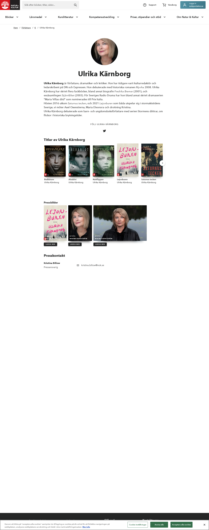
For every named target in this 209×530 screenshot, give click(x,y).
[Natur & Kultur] (10, 5)
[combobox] (50, 5)
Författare (26, 28)
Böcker (9, 17)
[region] (104, 525)
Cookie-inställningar (137, 525)
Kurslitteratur (65, 17)
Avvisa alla (159, 525)
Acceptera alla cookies (181, 525)
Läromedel (35, 17)
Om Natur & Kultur (188, 17)
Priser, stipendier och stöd (145, 17)
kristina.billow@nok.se (92, 265)
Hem (16, 28)
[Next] (162, 163)
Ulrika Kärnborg (47, 28)
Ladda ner (50, 244)
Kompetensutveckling (101, 17)
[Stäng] (204, 525)
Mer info (86, 527)
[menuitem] (12, 17)
